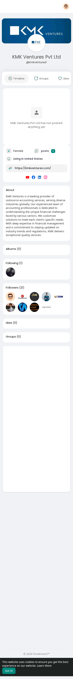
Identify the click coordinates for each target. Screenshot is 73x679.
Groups (11, 336)
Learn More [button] (44, 665)
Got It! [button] (9, 670)
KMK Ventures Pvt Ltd (36, 57)
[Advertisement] (36, 382)
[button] (66, 6)
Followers (12, 287)
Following (12, 263)
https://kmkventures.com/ (33, 168)
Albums (11, 248)
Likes (9, 322)
